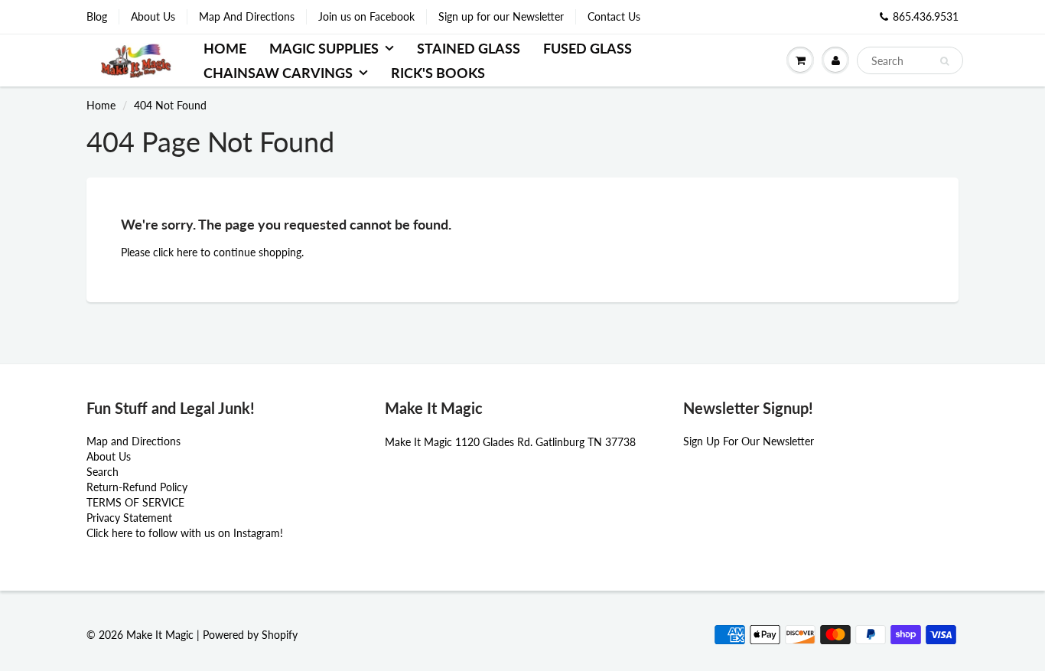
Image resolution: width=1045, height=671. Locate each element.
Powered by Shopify (250, 634)
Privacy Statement (129, 517)
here (187, 252)
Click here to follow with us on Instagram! (184, 532)
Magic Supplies (324, 48)
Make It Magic (160, 634)
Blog (96, 16)
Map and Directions (133, 441)
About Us (153, 16)
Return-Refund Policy (136, 486)
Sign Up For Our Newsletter (748, 441)
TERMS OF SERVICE (135, 502)
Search (102, 471)
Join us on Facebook (366, 16)
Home (224, 48)
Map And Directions (247, 16)
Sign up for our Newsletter (501, 16)
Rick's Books (438, 72)
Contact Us (614, 16)
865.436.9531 (926, 16)
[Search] (944, 61)
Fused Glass (587, 48)
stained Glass (468, 48)
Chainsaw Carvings (278, 72)
